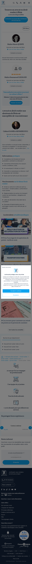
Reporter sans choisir (6, 267)
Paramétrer (16, 295)
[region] (16, 282)
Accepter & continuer (16, 290)
